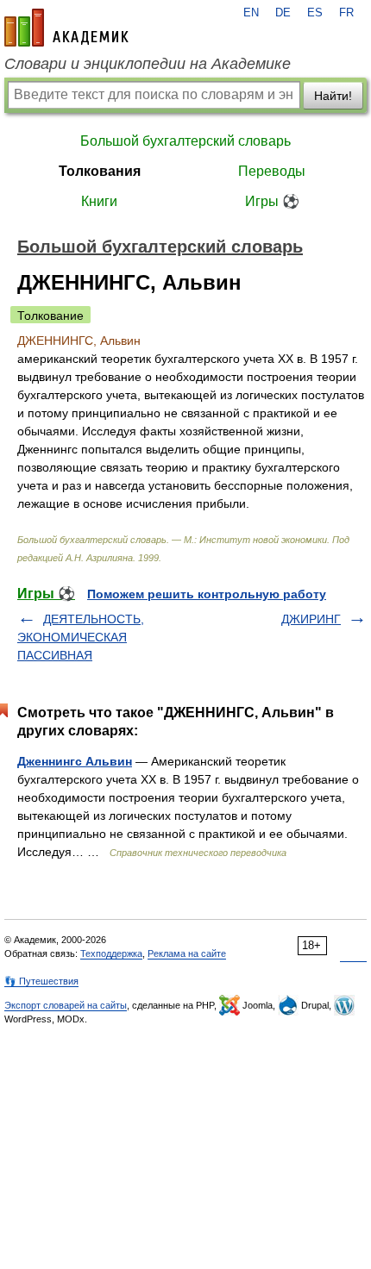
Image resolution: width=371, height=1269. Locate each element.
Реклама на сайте (187, 953)
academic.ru (66, 28)
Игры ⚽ (272, 201)
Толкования (100, 171)
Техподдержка (111, 953)
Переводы (271, 171)
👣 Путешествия (41, 981)
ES (315, 13)
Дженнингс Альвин (74, 761)
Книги (99, 201)
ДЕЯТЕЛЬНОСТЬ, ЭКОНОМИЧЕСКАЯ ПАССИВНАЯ (80, 637)
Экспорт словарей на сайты (65, 1005)
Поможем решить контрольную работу (206, 594)
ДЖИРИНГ (311, 619)
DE (283, 13)
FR (346, 13)
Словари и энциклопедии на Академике (147, 63)
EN (251, 13)
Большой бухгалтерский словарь (185, 141)
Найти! (333, 96)
